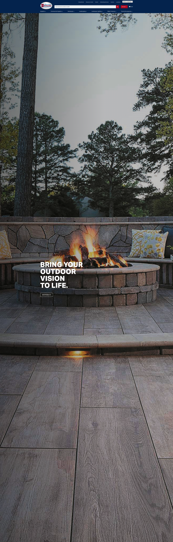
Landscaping (82, 11)
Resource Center (89, 2)
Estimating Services (104, 2)
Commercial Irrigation (56, 11)
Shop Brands (81, 2)
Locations (118, 2)
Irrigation (42, 11)
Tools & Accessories (126, 11)
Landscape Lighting (97, 11)
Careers (112, 2)
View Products (46, 294)
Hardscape (70, 11)
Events (96, 2)
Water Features (111, 11)
